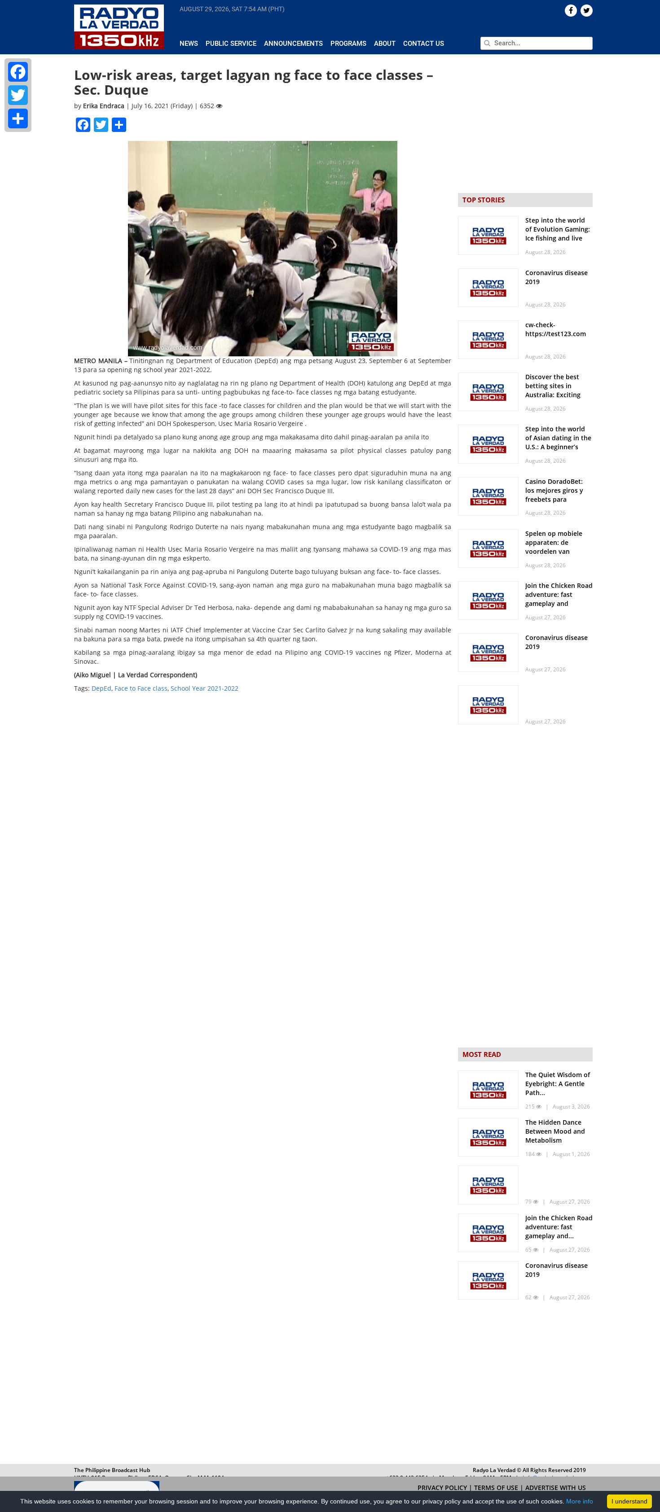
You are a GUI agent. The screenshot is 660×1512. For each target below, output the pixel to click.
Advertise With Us (555, 1487)
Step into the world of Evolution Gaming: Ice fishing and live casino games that (557, 233)
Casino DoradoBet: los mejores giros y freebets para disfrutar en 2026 (554, 495)
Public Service (231, 43)
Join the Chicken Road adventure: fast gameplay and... (559, 1227)
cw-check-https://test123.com (555, 329)
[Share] (18, 118)
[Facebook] (18, 71)
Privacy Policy (443, 1487)
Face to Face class (140, 688)
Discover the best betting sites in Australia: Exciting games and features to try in (555, 395)
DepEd (101, 688)
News (189, 43)
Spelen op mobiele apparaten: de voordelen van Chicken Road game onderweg (555, 551)
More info (579, 1501)
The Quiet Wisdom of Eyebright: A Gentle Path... (557, 1083)
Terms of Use (497, 1487)
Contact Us (423, 43)
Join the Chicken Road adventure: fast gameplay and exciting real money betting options (559, 603)
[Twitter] (18, 95)
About (385, 43)
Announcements (293, 43)
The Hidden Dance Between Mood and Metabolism (555, 1131)
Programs (348, 43)
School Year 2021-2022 (204, 688)
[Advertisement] (525, 1384)
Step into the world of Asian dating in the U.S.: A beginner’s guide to (558, 442)
